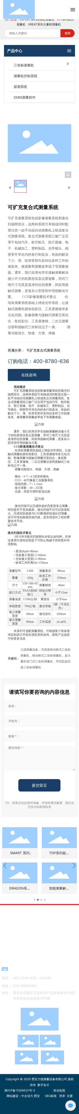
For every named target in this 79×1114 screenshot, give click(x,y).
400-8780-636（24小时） (33, 978)
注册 (70, 1096)
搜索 (68, 33)
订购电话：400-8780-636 (38, 361)
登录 (62, 1096)
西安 (37, 1096)
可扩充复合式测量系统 (43, 350)
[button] (34, 900)
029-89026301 (25, 986)
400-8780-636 (38, 968)
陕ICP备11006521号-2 (20, 1090)
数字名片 (43, 1085)
